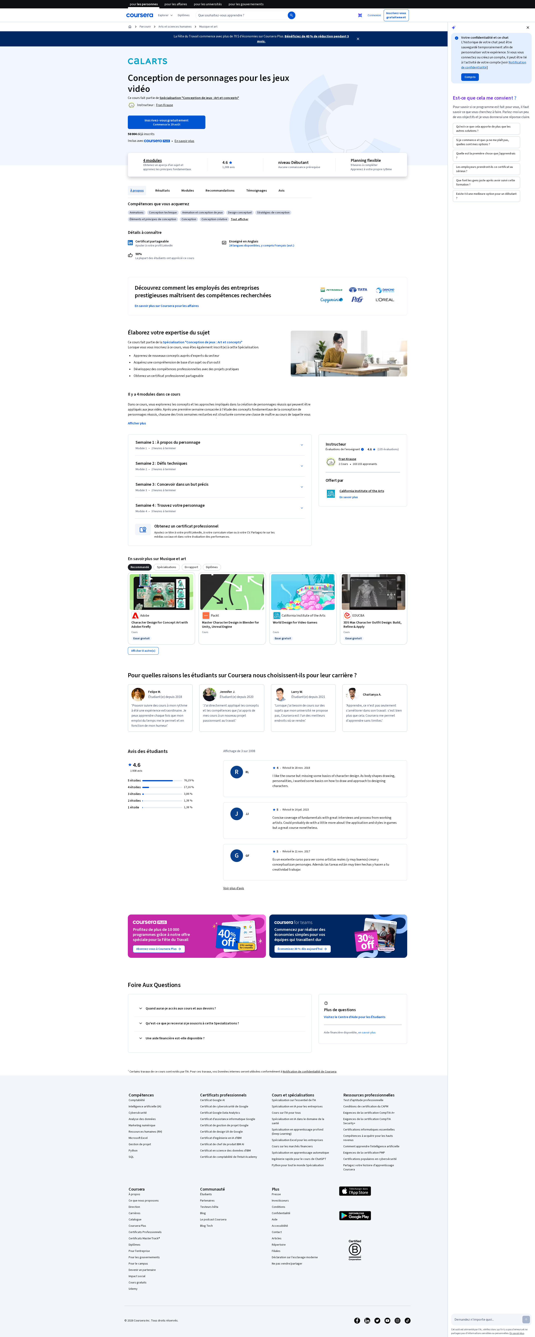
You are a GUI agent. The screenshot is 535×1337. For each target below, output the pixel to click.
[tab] (140, 567)
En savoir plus (184, 141)
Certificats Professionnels (145, 1232)
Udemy (133, 1289)
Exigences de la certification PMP (364, 1153)
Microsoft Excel (138, 1138)
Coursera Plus (137, 1226)
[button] (183, 15)
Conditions (278, 1207)
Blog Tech (206, 1226)
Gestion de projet (140, 1144)
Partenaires (207, 1201)
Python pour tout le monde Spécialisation (298, 1165)
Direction (134, 1207)
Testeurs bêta (209, 1207)
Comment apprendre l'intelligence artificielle (371, 1146)
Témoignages (256, 190)
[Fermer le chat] (528, 27)
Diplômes (134, 1245)
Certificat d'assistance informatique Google (227, 1119)
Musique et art (208, 27)
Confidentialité (281, 1213)
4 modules (152, 160)
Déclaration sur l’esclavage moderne (295, 1257)
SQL (131, 1157)
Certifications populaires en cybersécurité (370, 1159)
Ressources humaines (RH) (145, 1132)
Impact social (137, 1276)
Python (133, 1151)
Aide (274, 1219)
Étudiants (206, 1194)
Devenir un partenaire (142, 1270)
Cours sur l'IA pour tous (286, 1113)
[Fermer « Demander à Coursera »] (360, 15)
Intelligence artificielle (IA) (145, 1106)
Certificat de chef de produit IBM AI (222, 1144)
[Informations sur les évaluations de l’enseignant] (362, 449)
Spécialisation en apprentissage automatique (300, 1153)
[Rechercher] (291, 15)
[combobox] (237, 15)
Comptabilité (137, 1100)
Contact (277, 1232)
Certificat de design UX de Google (221, 1132)
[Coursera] (139, 15)
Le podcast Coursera (213, 1219)
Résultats (162, 190)
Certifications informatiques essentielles (369, 1130)
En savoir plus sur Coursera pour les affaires (167, 306)
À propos (137, 190)
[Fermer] (358, 39)
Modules (187, 190)
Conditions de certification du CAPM (365, 1106)
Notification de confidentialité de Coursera (309, 1072)
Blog (203, 1213)
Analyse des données (142, 1119)
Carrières (134, 1213)
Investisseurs (280, 1201)
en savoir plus (367, 1032)
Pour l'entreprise (139, 1251)
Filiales (276, 1251)
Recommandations (220, 190)
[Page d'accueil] (130, 26)
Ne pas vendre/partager (287, 1264)
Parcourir (145, 27)
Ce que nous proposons (144, 1201)
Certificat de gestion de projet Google (224, 1125)
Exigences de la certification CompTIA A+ (369, 1113)
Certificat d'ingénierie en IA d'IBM (221, 1138)
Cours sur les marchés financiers (292, 1146)
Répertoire (279, 1245)
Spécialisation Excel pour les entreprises (297, 1140)
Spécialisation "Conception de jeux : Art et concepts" (202, 342)
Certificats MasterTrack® (144, 1238)
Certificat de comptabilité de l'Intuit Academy (228, 1157)
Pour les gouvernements (144, 1257)
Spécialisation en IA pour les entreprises (297, 1106)
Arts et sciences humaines (175, 27)
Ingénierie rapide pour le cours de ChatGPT (299, 1159)
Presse (276, 1194)
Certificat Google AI (212, 1100)
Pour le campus (138, 1264)
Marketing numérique (142, 1125)
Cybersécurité (138, 1113)
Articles (276, 1238)
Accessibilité (280, 1226)
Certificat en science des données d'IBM (225, 1151)
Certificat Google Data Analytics (220, 1113)
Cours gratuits (138, 1282)
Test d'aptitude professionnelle (363, 1100)
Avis (281, 190)
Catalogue (135, 1219)
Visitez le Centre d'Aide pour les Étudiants (354, 1017)
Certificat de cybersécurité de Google (224, 1106)
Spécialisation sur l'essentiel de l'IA (294, 1100)
